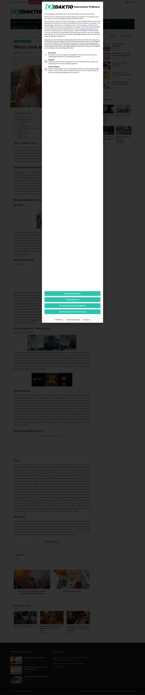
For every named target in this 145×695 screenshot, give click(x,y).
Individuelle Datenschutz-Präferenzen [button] (72, 312)
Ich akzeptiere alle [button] (72, 299)
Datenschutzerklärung (87, 29)
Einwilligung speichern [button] (72, 293)
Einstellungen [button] (79, 32)
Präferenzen (59, 320)
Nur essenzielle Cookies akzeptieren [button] (72, 306)
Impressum (86, 320)
